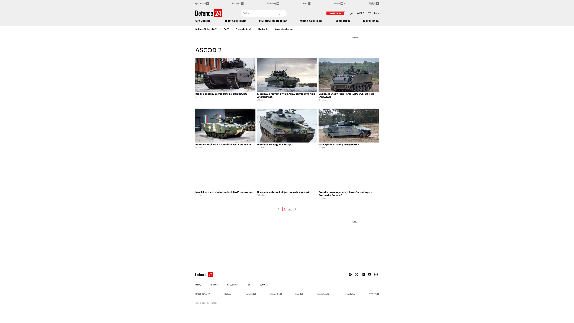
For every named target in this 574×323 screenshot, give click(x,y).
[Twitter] (356, 274)
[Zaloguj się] (351, 13)
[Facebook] (350, 274)
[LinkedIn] (363, 274)
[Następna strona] (295, 209)
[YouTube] (369, 274)
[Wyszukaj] (280, 13)
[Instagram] (376, 274)
